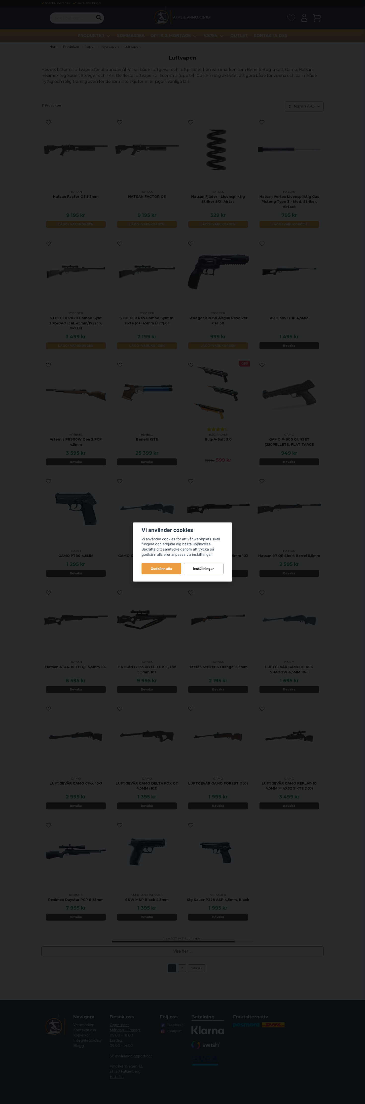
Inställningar (203, 569)
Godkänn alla (161, 569)
